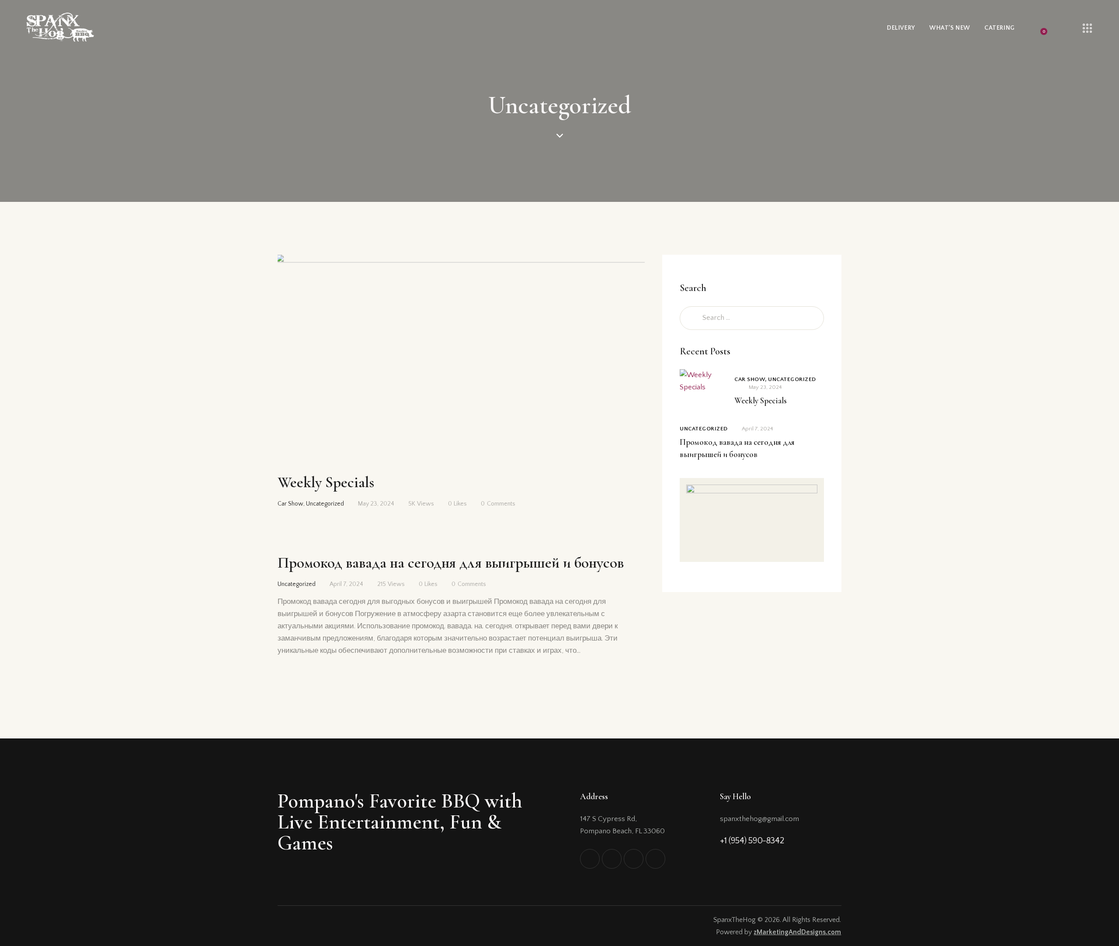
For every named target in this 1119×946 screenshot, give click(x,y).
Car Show (290, 503)
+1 (724, 841)
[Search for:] (752, 318)
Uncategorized (325, 503)
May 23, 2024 (376, 503)
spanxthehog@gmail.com (759, 819)
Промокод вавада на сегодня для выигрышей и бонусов (451, 563)
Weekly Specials (326, 482)
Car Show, (751, 379)
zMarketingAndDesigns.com (797, 932)
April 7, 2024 (346, 584)
